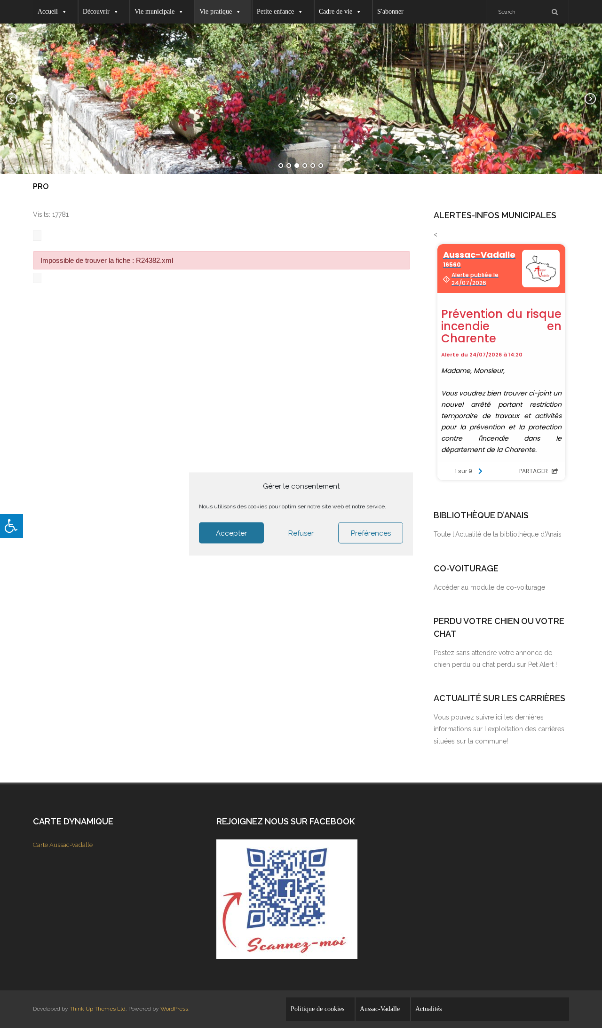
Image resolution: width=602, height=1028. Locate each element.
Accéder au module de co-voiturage (489, 587)
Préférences (371, 533)
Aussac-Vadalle (380, 1008)
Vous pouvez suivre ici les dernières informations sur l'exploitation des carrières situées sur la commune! (499, 728)
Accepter (231, 533)
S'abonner (390, 11)
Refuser (301, 533)
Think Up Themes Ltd (98, 1008)
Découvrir (96, 11)
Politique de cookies (317, 1008)
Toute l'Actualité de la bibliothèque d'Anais (498, 534)
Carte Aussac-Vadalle (63, 844)
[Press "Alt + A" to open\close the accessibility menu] (11, 526)
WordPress (174, 1008)
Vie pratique (215, 11)
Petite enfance (275, 11)
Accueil (48, 11)
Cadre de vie (335, 11)
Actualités (428, 1008)
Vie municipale (154, 11)
